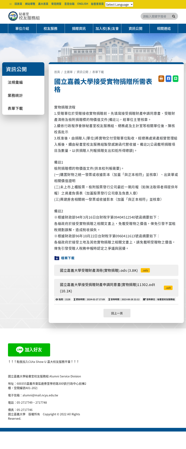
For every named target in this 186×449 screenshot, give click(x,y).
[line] (29, 349)
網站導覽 (30, 3)
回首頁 (18, 3)
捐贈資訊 (79, 28)
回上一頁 (117, 313)
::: (10, 3)
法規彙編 (15, 82)
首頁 (57, 72)
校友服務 (50, 28)
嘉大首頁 (43, 3)
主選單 (68, 72)
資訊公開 (135, 28)
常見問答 (56, 3)
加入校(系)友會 (107, 28)
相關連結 (164, 28)
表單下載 (15, 108)
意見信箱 (69, 3)
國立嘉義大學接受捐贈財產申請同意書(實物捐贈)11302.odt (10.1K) (115, 287)
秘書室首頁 (97, 3)
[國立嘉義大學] (27, 16)
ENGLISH (82, 3)
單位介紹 (22, 28)
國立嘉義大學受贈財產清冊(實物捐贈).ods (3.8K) (104, 270)
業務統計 (15, 95)
